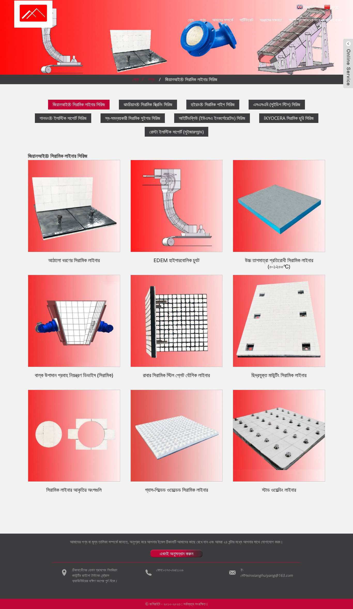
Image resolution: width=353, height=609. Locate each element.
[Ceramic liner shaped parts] (74, 436)
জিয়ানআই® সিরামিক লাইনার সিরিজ (191, 79)
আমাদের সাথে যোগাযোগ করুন (322, 20)
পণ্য (203, 20)
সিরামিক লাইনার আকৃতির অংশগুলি (74, 490)
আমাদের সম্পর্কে (222, 20)
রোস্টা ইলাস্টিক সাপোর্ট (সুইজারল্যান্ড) (176, 132)
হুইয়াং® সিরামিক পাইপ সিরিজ (213, 104)
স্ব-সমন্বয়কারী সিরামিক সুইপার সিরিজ (132, 118)
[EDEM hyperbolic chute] (176, 206)
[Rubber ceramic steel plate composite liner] (176, 321)
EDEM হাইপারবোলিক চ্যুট (176, 260)
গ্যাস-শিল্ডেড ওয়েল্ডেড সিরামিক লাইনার (176, 490)
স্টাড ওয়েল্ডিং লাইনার (279, 490)
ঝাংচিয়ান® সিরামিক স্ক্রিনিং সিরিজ (148, 104)
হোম (191, 20)
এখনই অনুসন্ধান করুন (176, 553)
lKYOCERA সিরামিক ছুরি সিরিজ (289, 118)
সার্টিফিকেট (246, 20)
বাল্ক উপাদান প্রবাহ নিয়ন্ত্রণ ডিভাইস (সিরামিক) (74, 375)
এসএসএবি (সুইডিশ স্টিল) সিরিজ (276, 104)
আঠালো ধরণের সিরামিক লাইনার (74, 260)
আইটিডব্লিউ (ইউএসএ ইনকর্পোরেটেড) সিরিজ (212, 118)
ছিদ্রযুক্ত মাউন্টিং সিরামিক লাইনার (278, 375)
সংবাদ (292, 20)
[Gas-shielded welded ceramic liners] (176, 436)
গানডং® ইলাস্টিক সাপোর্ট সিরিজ (63, 118)
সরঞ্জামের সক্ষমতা (271, 20)
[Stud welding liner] (279, 436)
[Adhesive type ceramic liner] (74, 206)
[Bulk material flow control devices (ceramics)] (74, 321)
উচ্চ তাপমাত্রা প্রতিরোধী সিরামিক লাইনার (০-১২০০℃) (279, 263)
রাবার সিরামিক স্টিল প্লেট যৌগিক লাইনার (176, 375)
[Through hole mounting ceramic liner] (279, 321)
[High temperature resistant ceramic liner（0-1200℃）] (279, 206)
